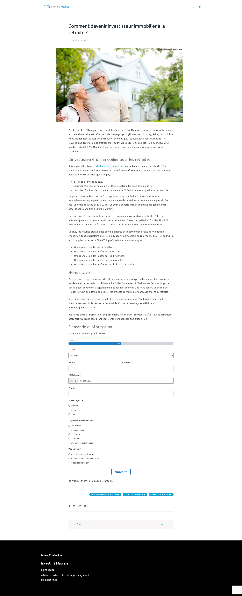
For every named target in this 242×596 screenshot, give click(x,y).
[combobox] (74, 380)
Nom (71, 362)
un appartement (78, 430)
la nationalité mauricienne (82, 454)
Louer (73, 414)
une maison (76, 425)
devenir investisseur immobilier (105, 494)
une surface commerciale (82, 443)
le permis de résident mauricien (85, 458)
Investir (84, 40)
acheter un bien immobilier (109, 166)
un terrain (75, 434)
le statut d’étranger (80, 462)
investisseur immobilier (161, 494)
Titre (71, 349)
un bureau (75, 438)
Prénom (127, 362)
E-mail (72, 388)
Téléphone (74, 375)
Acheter (74, 405)
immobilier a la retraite (135, 494)
